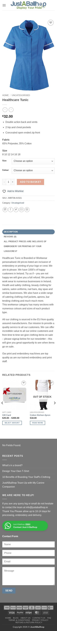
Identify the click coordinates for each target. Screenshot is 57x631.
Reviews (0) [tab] (10, 237)
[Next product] (5, 109)
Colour (5, 170)
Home (5, 95)
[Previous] (2, 409)
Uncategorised (21, 95)
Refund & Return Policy (29, 622)
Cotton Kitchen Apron (40, 415)
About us (26, 618)
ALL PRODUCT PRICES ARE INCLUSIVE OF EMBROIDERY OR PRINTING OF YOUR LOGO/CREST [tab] (25, 246)
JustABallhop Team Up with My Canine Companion (23, 484)
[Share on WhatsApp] (5, 209)
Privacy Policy (40, 620)
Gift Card (6, 415)
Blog (15, 618)
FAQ (49, 618)
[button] (4, 5)
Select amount (12, 423)
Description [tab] (11, 232)
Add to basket (30, 182)
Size (4, 161)
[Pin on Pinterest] (26, 209)
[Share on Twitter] (16, 209)
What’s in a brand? (12, 465)
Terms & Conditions (19, 620)
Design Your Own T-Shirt (15, 471)
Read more (37, 423)
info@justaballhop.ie (37, 507)
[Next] (54, 409)
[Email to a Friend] (21, 209)
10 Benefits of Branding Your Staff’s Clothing (26, 477)
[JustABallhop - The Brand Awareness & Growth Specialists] (28, 5)
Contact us (39, 618)
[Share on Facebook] (10, 209)
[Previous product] (11, 109)
